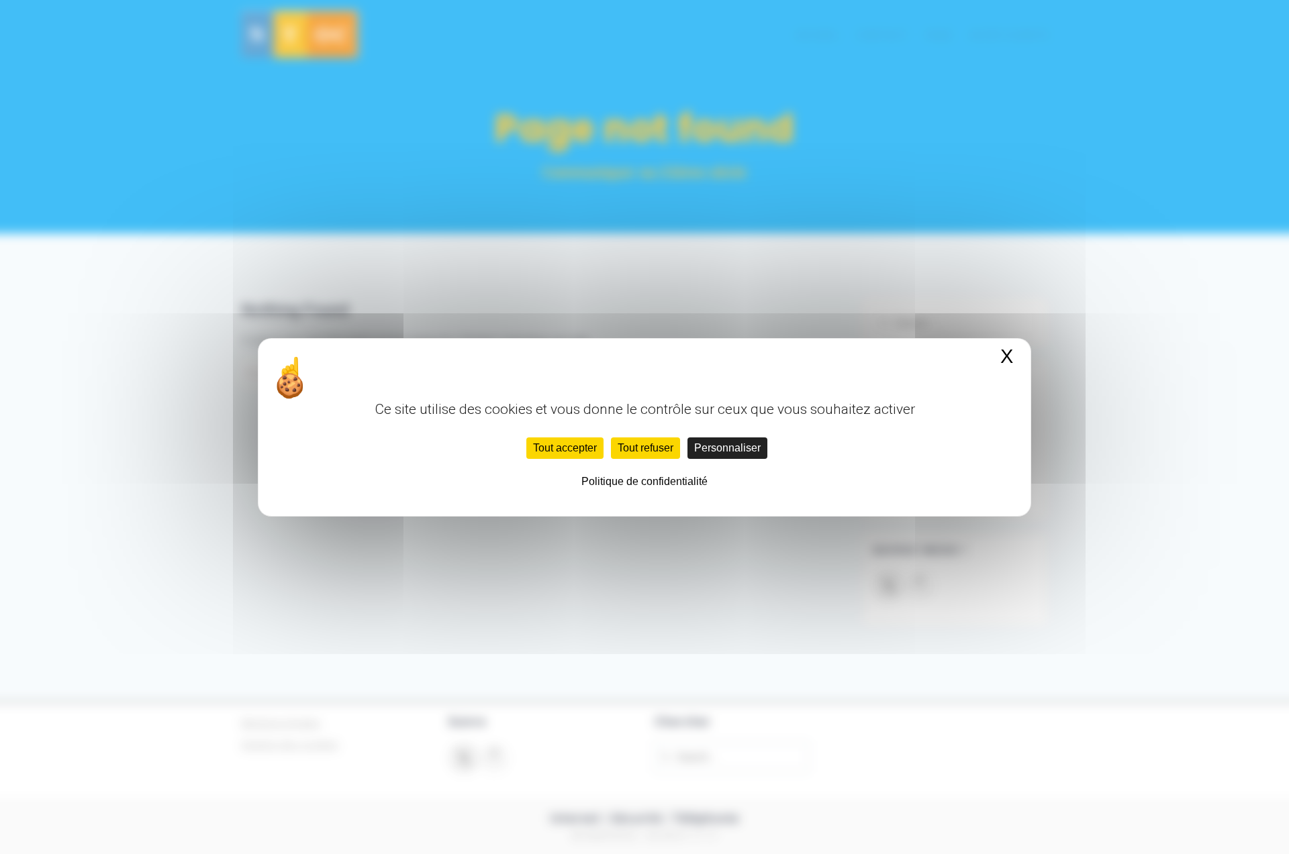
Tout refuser (645, 447)
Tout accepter (565, 447)
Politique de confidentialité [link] (644, 481)
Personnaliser (727, 447)
